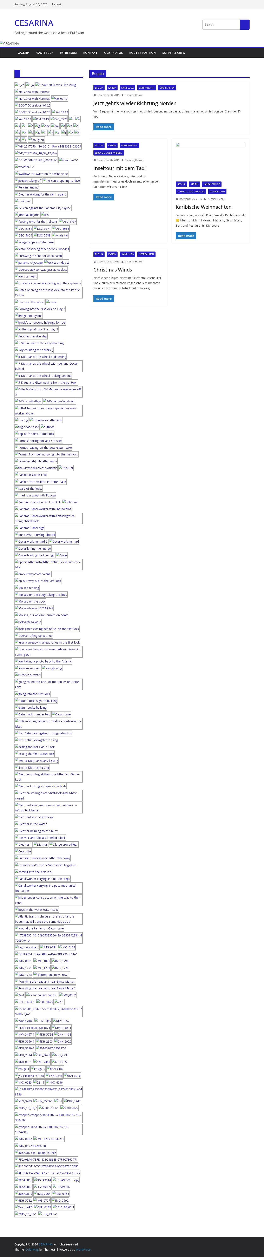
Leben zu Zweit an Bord (108, 152)
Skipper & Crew (173, 53)
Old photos (113, 53)
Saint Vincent (146, 87)
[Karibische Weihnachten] (211, 162)
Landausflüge (129, 145)
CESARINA (33, 22)
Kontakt (90, 53)
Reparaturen (217, 191)
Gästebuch (44, 53)
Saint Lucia (127, 87)
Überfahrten (167, 87)
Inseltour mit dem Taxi (119, 168)
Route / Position (142, 53)
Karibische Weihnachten (204, 206)
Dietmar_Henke (134, 95)
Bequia (99, 87)
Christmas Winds (112, 269)
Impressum (68, 53)
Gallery (24, 53)
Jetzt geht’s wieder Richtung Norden (135, 103)
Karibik (112, 87)
